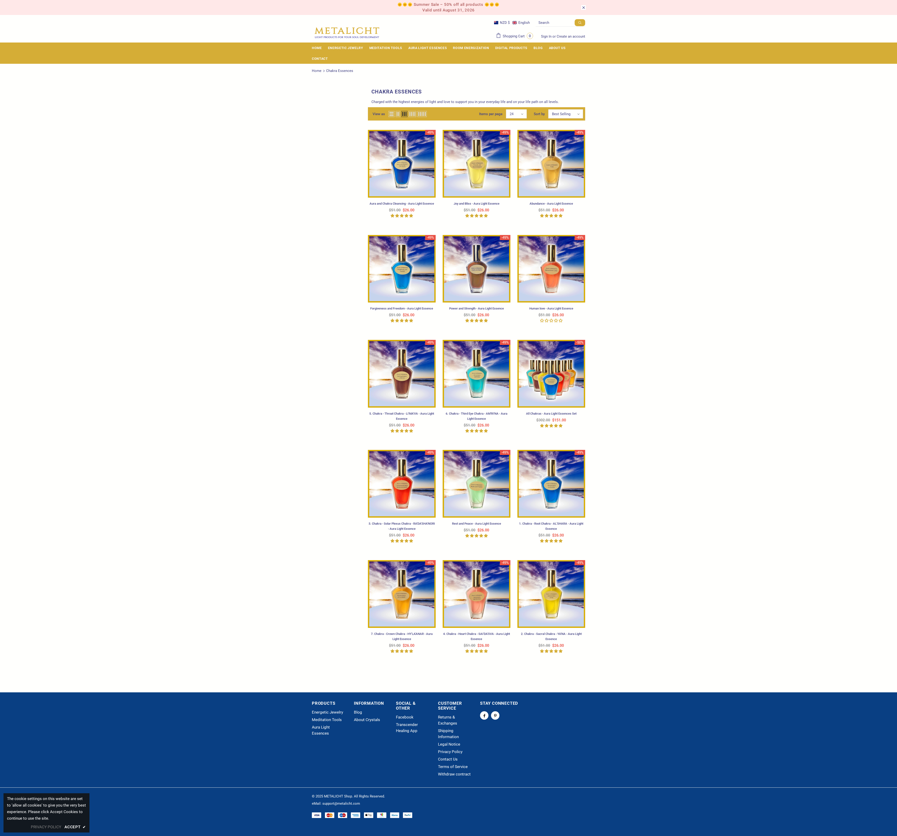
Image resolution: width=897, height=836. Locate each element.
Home (316, 71)
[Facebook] (484, 715)
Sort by (539, 114)
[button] (512, 23)
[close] (583, 7)
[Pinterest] (495, 715)
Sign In (546, 36)
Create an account (571, 36)
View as (379, 114)
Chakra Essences (339, 71)
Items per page (490, 114)
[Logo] (347, 33)
